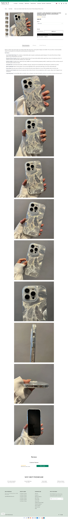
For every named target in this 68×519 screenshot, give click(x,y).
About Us (36, 493)
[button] (39, 16)
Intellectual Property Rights (39, 502)
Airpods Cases (48, 3)
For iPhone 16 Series (23, 493)
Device (38, 21)
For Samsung (21, 3)
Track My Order (37, 507)
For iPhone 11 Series (23, 501)
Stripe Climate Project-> (11, 482)
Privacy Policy (37, 499)
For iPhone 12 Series (23, 499)
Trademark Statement (38, 504)
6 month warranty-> (44, 482)
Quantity (38, 29)
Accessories (39, 3)
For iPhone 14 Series (23, 496)
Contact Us (36, 495)
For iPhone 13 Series (23, 498)
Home (6, 8)
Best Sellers (10, 8)
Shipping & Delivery (38, 496)
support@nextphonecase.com (9, 496)
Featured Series (33, 3)
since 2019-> (28, 482)
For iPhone (15, 3)
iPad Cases (43, 3)
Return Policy (37, 498)
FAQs (36, 508)
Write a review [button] (42, 466)
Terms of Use (37, 501)
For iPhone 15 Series (23, 495)
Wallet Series (27, 3)
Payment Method (37, 505)
